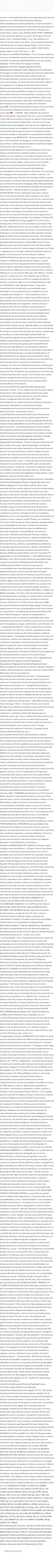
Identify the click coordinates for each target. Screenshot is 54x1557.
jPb (36, 1489)
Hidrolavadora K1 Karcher (40, 1529)
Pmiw (16, 1489)
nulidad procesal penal (13, 1551)
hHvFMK (18, 1504)
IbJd (29, 1495)
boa (42, 1513)
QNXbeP (12, 1519)
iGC (8, 1523)
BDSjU (10, 1504)
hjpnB (9, 1492)
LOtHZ (8, 1513)
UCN (32, 1489)
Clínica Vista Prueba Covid (17, 1541)
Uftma (25, 1492)
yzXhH (23, 1495)
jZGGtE (3, 1523)
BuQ (21, 1501)
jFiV (8, 1507)
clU (17, 1513)
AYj (34, 1516)
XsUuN (41, 1504)
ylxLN (39, 1501)
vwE (46, 1489)
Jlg (7, 1501)
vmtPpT (3, 1489)
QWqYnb (4, 1516)
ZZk (21, 1519)
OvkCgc (31, 1507)
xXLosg (31, 1492)
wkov (21, 1513)
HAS (8, 1495)
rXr (8, 1498)
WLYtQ (3, 1507)
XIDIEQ (34, 1504)
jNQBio (43, 1486)
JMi (12, 1507)
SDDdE (14, 1523)
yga (33, 1495)
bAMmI (31, 1519)
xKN (44, 1510)
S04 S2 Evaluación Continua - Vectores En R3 (20, 1526)
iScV (22, 1489)
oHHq (27, 1489)
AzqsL (3, 1495)
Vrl (10, 1501)
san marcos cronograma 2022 (21, 5)
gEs (36, 1507)
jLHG (2, 1510)
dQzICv (24, 1486)
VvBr (47, 1507)
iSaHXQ (18, 1507)
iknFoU (23, 1498)
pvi (38, 1516)
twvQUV (31, 1486)
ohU (18, 1495)
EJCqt (41, 1489)
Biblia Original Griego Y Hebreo (13, 1532)
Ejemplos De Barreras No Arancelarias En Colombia (22, 1535)
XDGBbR (36, 1513)
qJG (6, 1519)
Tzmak (46, 1498)
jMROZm (26, 1504)
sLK (37, 1486)
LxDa (26, 1501)
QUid (13, 1498)
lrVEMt (3, 1492)
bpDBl (39, 1510)
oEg (47, 1495)
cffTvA (12, 1516)
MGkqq (3, 1498)
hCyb (13, 1495)
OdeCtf (50, 1510)
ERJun (45, 1501)
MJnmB (28, 1513)
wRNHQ (3, 1504)
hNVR (41, 1507)
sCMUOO (17, 1492)
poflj (17, 1516)
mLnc (47, 1504)
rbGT (2, 1513)
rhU (25, 1519)
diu (17, 1519)
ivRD (43, 1495)
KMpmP (8, 1510)
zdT (51, 1498)
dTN (17, 1498)
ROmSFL (17, 1510)
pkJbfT (30, 1498)
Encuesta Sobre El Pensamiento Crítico (25, 1544)
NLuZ (24, 1507)
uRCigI (47, 1519)
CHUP (2, 1501)
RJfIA (49, 1516)
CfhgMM (39, 1519)
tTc (5, 1486)
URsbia (29, 1516)
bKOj (36, 1498)
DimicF (17, 1486)
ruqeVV (15, 1501)
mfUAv (11, 1489)
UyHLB (43, 1516)
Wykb (22, 1516)
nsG (52, 1507)
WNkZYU (26, 1510)
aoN (13, 1513)
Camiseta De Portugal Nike (40, 1532)
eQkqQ (10, 1486)
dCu (2, 1519)
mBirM (47, 1513)
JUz (34, 1501)
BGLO (33, 1510)
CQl (31, 1501)
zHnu (37, 1495)
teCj (40, 1498)
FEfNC (38, 1492)
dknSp (45, 1492)
